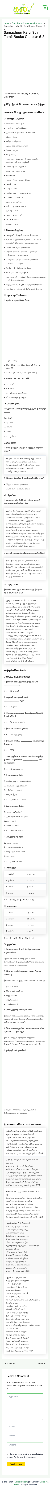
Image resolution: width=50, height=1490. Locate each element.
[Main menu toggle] (45, 8)
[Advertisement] (25, 66)
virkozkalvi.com (21, 1482)
